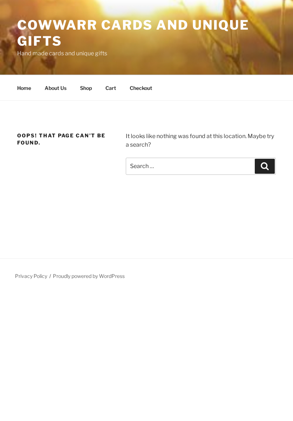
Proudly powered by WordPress (89, 276)
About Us (55, 88)
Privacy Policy (31, 276)
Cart (110, 88)
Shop (86, 88)
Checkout (141, 88)
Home (24, 88)
